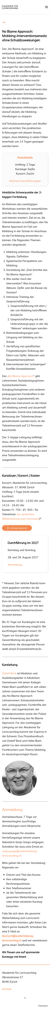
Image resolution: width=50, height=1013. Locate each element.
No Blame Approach (20, 376)
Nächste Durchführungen (25, 181)
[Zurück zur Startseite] (10, 7)
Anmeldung (15, 564)
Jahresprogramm (18, 528)
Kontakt (7, 989)
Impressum (43, 1005)
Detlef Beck (9, 673)
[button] (46, 7)
